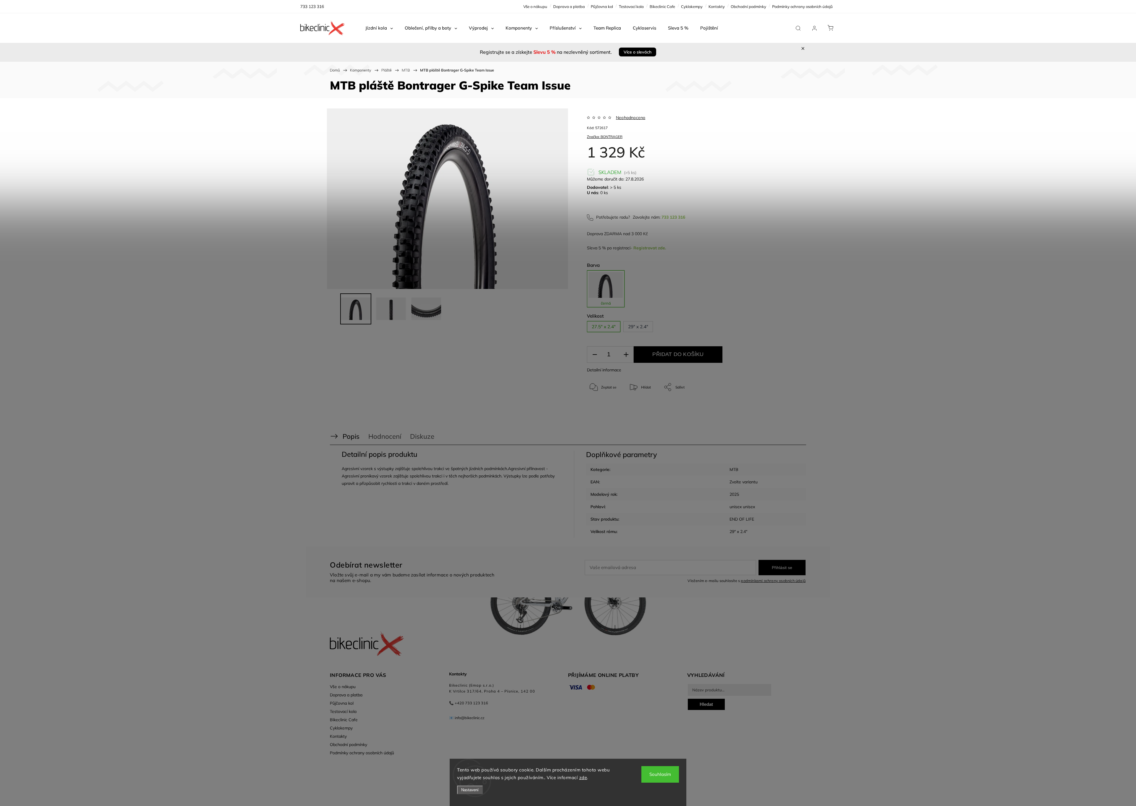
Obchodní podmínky (748, 6)
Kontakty (717, 6)
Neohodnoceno (630, 118)
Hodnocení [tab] (384, 436)
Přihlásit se (782, 567)
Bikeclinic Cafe (662, 6)
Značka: (604, 136)
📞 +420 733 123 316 (468, 703)
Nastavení (470, 790)
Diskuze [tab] (422, 436)
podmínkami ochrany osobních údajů (773, 580)
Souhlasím (660, 774)
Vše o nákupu (535, 6)
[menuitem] (379, 28)
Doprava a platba (569, 6)
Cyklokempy (692, 6)
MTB (734, 469)
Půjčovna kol (602, 6)
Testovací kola (631, 6)
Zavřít (777, 406)
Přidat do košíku (677, 354)
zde (583, 777)
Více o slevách (637, 52)
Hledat (706, 704)
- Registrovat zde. (648, 248)
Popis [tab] (351, 436)
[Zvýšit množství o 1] (626, 355)
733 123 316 (673, 217)
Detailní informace (604, 370)
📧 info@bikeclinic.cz (467, 717)
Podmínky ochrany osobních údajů (802, 6)
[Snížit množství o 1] (594, 355)
